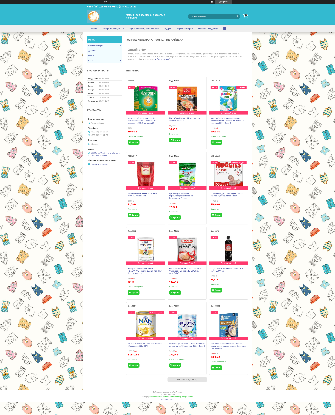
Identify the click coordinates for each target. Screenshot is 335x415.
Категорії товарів (95, 46)
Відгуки (167, 28)
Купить (135, 142)
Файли (91, 55)
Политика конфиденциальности (182, 397)
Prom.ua (179, 392)
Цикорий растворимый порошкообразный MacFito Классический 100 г (181, 195)
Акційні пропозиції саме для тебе (143, 28)
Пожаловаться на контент (159, 397)
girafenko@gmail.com (100, 164)
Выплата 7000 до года (208, 28)
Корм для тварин (185, 28)
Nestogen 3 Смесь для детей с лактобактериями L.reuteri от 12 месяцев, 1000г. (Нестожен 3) (142, 120)
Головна (93, 28)
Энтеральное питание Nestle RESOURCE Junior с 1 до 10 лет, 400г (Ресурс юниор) (144, 270)
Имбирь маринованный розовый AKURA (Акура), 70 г (142, 194)
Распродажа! (163, 59)
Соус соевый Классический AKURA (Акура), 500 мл (227, 269)
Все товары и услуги (186, 379)
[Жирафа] (93, 16)
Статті (90, 60)
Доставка (92, 50)
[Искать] (237, 16)
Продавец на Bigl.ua (167, 394)
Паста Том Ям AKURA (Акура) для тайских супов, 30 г (184, 119)
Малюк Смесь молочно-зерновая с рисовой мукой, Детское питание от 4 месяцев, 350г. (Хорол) (227, 120)
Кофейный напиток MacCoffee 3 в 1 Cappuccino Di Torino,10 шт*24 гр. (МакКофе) (185, 270)
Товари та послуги (111, 28)
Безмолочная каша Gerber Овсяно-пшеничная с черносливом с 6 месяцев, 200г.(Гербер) (228, 345)
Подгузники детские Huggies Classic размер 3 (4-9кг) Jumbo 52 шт (227, 194)
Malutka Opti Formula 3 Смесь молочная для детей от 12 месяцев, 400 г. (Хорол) (187, 344)
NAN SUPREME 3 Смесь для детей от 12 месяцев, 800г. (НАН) (145, 344)
